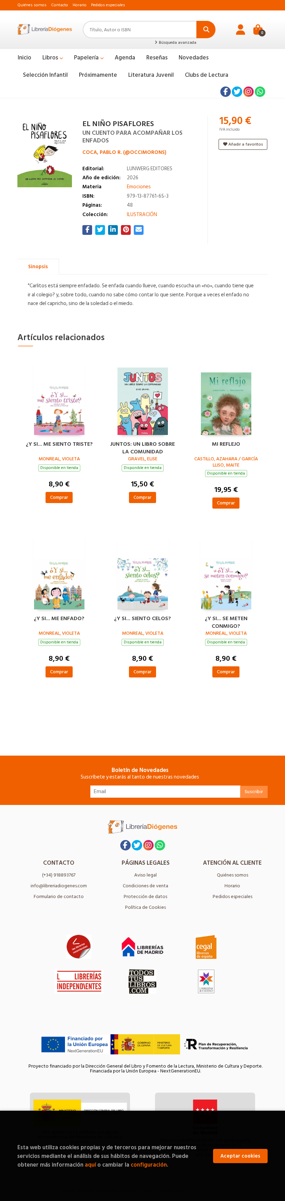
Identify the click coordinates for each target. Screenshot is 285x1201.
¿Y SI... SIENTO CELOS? (142, 619)
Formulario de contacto (59, 896)
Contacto (59, 5)
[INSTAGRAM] (248, 92)
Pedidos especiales (108, 5)
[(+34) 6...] (260, 92)
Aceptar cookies (240, 1156)
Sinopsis (38, 266)
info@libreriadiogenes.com (59, 886)
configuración (149, 1164)
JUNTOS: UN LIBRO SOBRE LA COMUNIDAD (142, 447)
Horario (80, 5)
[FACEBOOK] (225, 92)
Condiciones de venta (145, 886)
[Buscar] (205, 29)
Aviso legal (145, 875)
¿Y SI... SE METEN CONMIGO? (226, 621)
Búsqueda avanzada (177, 42)
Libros (50, 58)
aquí (90, 1164)
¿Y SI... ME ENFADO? (59, 619)
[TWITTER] (237, 92)
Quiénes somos (32, 5)
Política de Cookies (145, 907)
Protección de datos (145, 896)
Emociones (139, 186)
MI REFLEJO (226, 444)
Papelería (87, 58)
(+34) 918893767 (58, 875)
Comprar (59, 497)
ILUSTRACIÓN (142, 214)
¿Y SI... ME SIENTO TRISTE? (59, 444)
